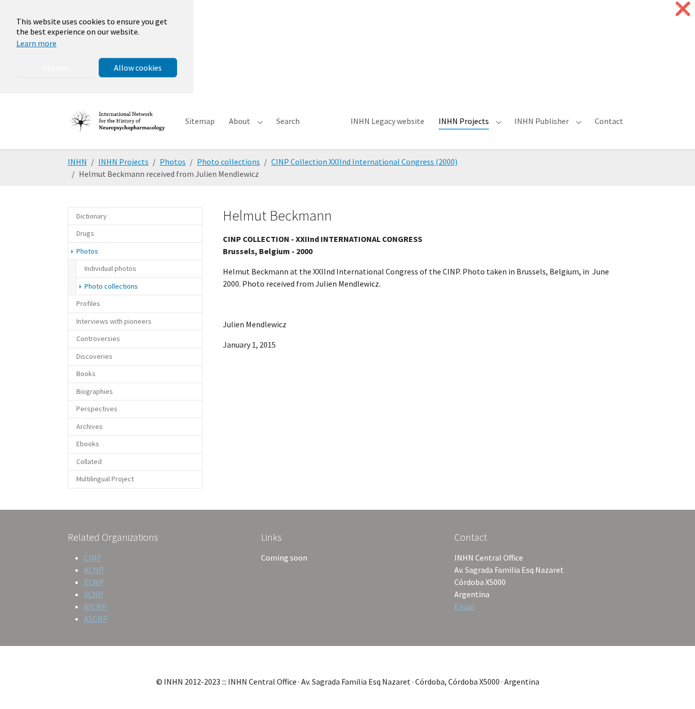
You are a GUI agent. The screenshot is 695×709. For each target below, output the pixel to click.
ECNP (94, 582)
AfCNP (95, 606)
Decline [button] (56, 68)
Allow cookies (138, 68)
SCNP (93, 594)
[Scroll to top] (672, 686)
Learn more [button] (36, 43)
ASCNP (96, 618)
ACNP (94, 570)
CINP (93, 557)
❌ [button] (683, 9)
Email (464, 606)
